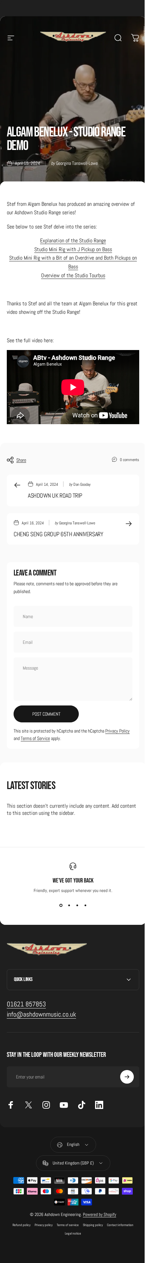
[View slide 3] (77, 905)
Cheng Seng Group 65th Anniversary (58, 534)
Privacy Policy (117, 731)
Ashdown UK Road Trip (55, 495)
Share (21, 460)
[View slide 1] (61, 905)
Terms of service (65, 1222)
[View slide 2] (69, 905)
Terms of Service (35, 738)
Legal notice (70, 1230)
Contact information (118, 1222)
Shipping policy (90, 1222)
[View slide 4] (85, 905)
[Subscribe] (122, 1074)
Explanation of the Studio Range (73, 240)
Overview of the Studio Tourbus (73, 275)
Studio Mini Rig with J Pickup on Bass (73, 249)
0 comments (129, 459)
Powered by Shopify (97, 1211)
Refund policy (19, 1222)
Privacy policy (41, 1222)
